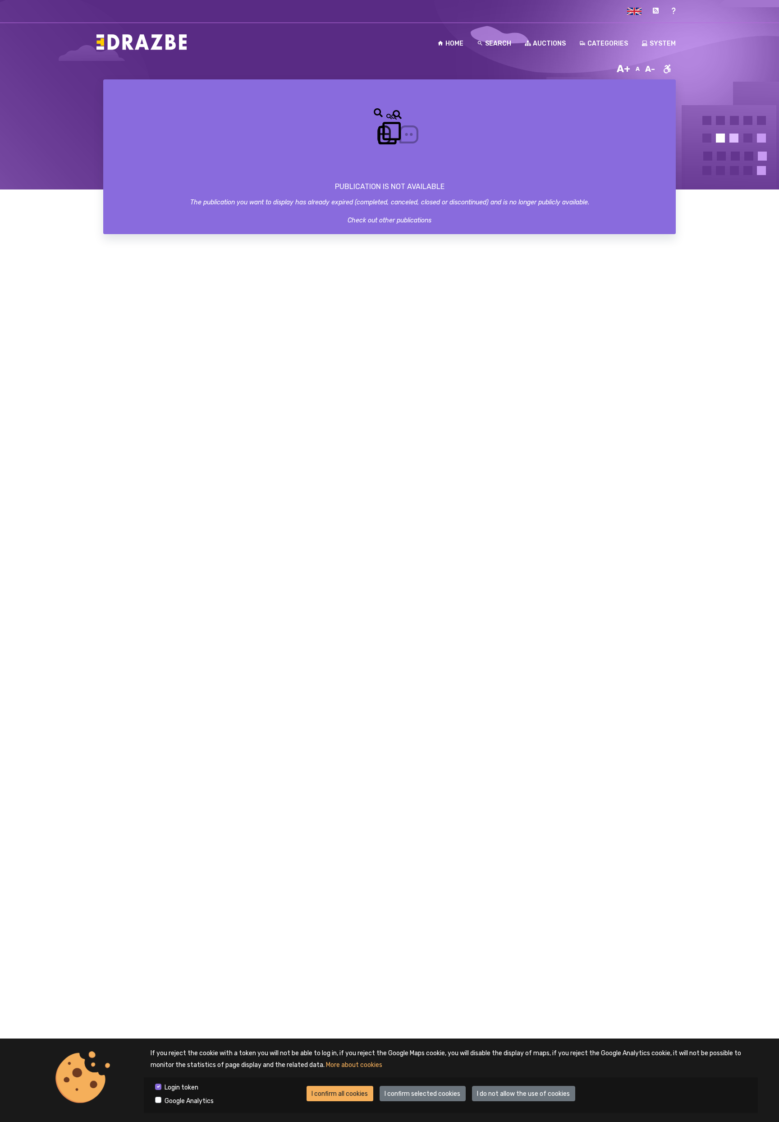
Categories (607, 43)
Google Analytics (189, 1101)
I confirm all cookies (340, 1094)
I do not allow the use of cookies (523, 1094)
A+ (623, 69)
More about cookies (354, 1065)
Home (454, 43)
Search (498, 43)
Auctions (549, 43)
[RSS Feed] (655, 11)
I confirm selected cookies (422, 1094)
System (663, 43)
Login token (181, 1087)
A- (650, 69)
